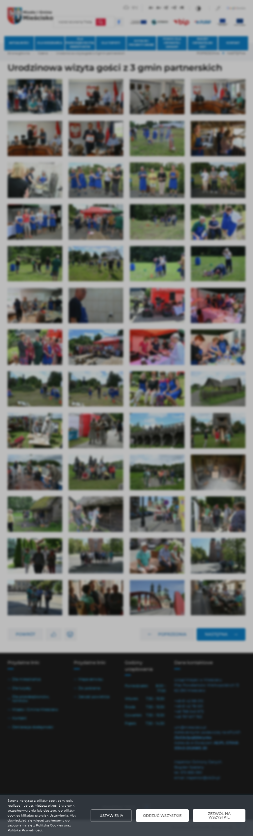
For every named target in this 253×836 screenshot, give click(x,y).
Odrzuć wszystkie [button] (162, 816)
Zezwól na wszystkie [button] (219, 815)
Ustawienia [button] (111, 816)
